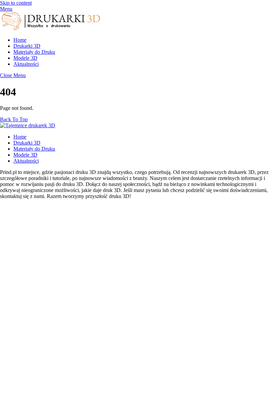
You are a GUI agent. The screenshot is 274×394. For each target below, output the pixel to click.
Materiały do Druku (34, 52)
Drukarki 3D (26, 46)
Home (19, 40)
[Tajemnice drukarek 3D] (50, 28)
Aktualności (26, 64)
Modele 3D (25, 58)
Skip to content (16, 3)
